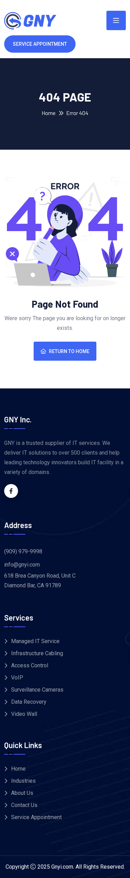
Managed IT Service (35, 641)
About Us (22, 793)
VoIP (17, 677)
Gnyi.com (62, 866)
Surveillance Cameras (37, 689)
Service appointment (40, 44)
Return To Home (69, 351)
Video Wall (24, 714)
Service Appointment (36, 817)
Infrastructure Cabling (37, 653)
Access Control (29, 665)
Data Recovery (28, 702)
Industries (23, 781)
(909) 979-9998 (23, 551)
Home (48, 112)
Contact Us (24, 805)
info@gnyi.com (22, 564)
